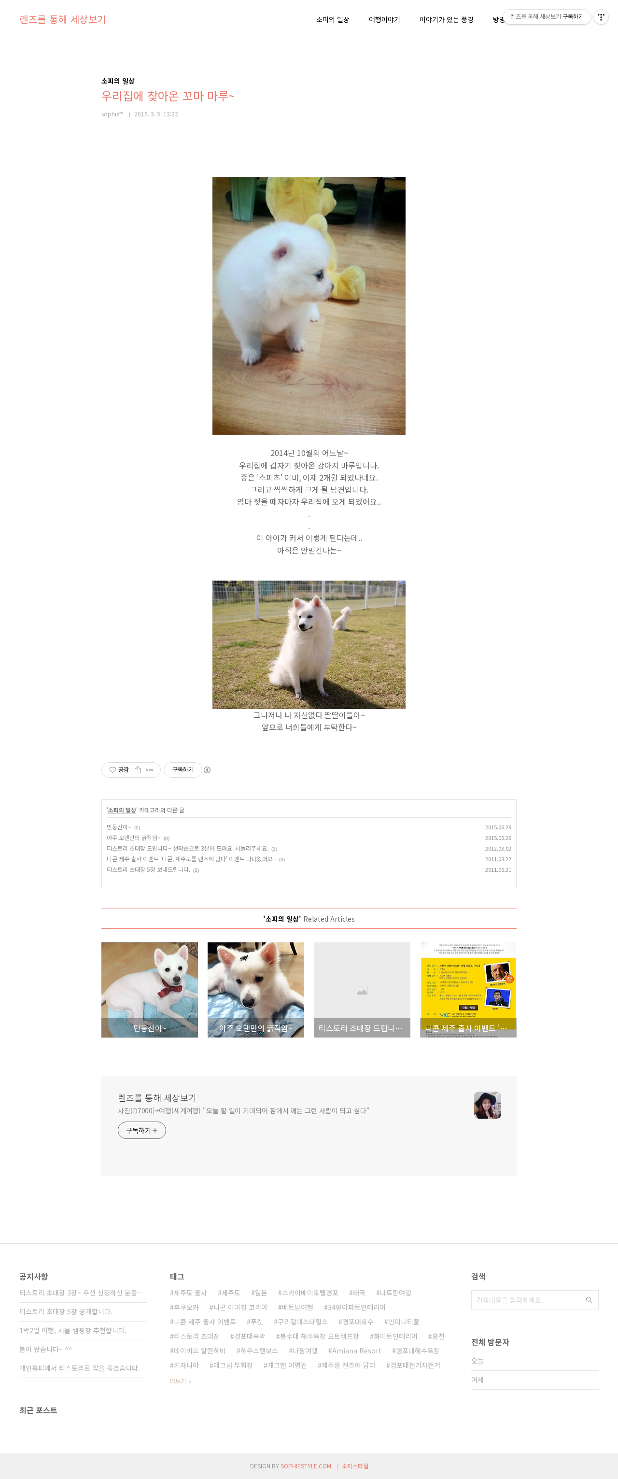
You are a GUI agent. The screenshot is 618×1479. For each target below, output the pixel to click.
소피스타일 (355, 1466)
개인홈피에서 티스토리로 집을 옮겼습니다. (79, 1368)
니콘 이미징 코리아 (240, 1307)
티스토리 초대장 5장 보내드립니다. (148, 869)
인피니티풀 (404, 1321)
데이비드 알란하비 (200, 1350)
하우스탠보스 (259, 1350)
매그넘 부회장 (233, 1365)
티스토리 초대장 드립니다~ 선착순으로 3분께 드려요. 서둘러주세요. (187, 848)
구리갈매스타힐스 (303, 1321)
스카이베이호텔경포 (310, 1292)
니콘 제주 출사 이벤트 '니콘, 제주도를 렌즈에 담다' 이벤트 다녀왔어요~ (191, 858)
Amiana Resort (356, 1350)
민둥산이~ (119, 827)
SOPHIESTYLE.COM (306, 1466)
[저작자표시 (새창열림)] (206, 770)
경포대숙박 (250, 1336)
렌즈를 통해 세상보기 (62, 19)
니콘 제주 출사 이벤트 (205, 1321)
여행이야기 (384, 19)
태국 (359, 1292)
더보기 (178, 1381)
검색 (589, 1300)
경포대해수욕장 (418, 1350)
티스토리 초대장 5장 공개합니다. (65, 1311)
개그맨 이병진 (287, 1365)
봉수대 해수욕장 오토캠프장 (319, 1336)
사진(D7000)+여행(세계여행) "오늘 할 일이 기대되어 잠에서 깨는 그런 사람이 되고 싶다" (244, 1110)
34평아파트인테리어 (357, 1307)
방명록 (502, 19)
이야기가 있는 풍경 (447, 19)
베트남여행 (297, 1307)
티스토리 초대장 (197, 1336)
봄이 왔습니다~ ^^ (45, 1349)
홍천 (438, 1336)
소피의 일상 (333, 19)
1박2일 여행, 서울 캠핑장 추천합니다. (72, 1330)
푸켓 (257, 1321)
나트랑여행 (395, 1292)
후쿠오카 (186, 1307)
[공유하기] (138, 770)
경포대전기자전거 (415, 1365)
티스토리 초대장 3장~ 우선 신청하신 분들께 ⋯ (83, 1292)
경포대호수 (358, 1321)
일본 (261, 1292)
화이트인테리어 (396, 1336)
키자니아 (186, 1365)
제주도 (231, 1292)
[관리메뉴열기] (601, 17)
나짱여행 (305, 1350)
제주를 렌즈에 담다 (349, 1365)
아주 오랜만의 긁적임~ (134, 837)
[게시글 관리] (150, 770)
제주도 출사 (190, 1292)
